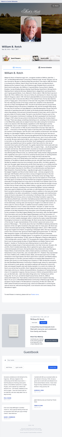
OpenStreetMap (32, 432)
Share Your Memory (51, 340)
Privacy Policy (26, 430)
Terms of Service (35, 430)
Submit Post (53, 367)
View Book (34, 322)
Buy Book (43, 322)
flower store (35, 294)
